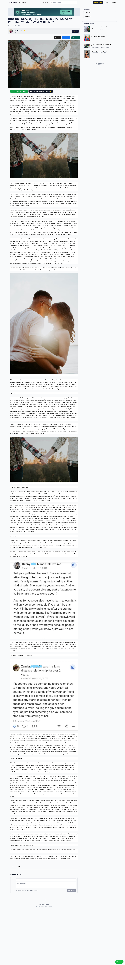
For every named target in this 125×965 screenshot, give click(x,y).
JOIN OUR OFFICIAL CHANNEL (19, 91)
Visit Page (75, 31)
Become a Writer (98, 2)
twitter (58, 37)
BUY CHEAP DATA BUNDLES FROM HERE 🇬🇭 (40, 91)
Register (114, 2)
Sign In (106, 2)
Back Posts (23, 2)
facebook (67, 37)
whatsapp (76, 37)
